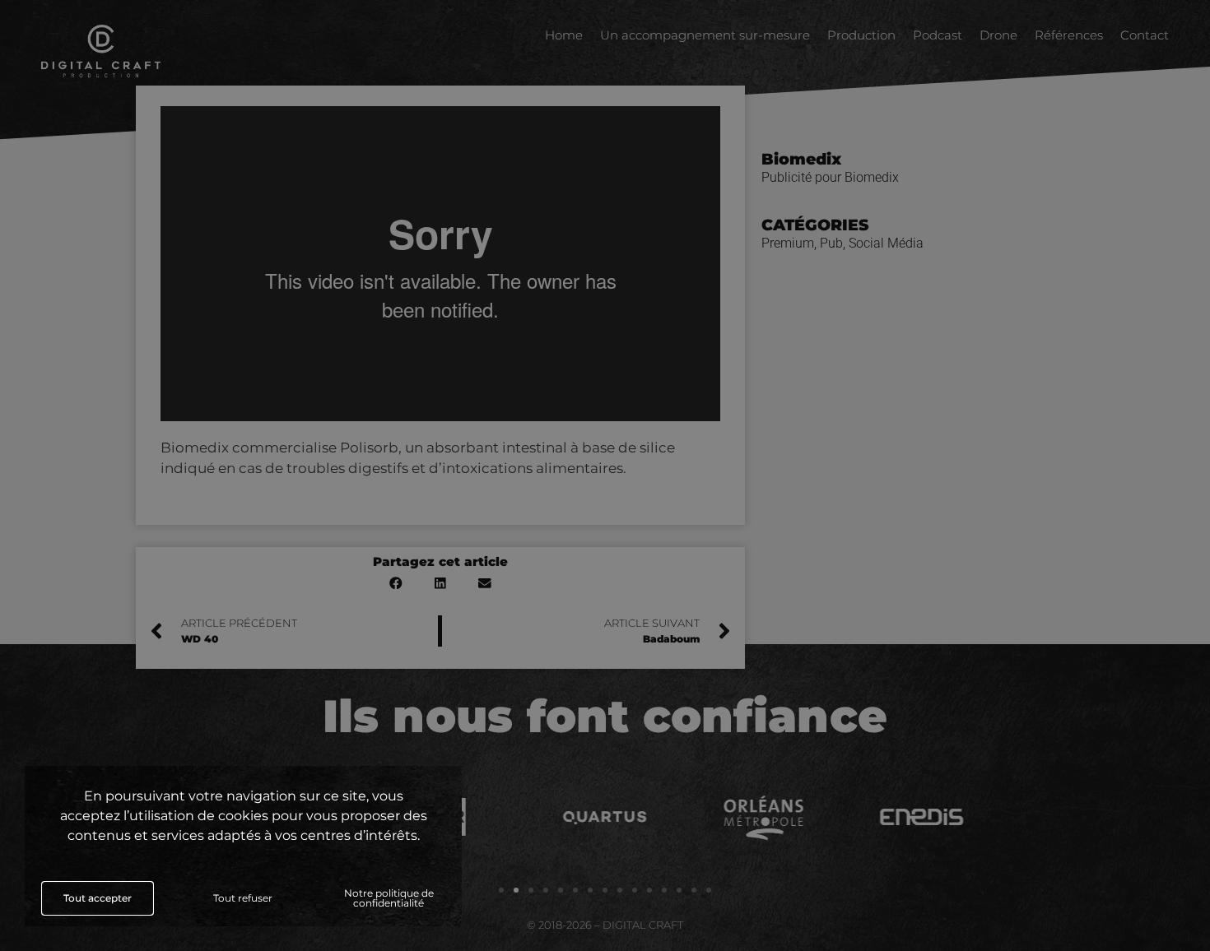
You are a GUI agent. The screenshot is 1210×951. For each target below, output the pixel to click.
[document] (605, 475)
